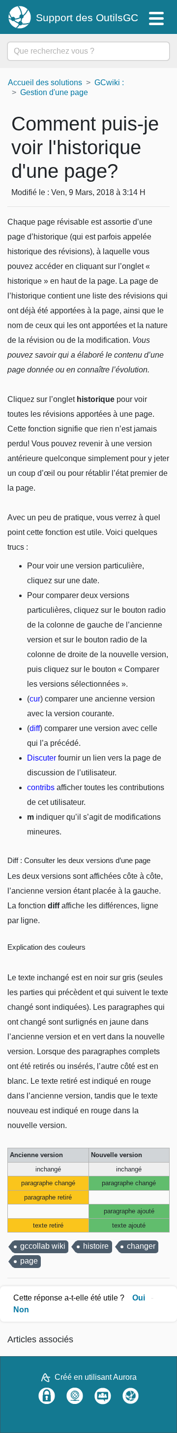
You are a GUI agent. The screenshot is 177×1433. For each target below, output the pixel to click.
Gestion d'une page (54, 92)
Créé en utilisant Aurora (96, 1377)
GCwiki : (109, 82)
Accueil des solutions (45, 82)
